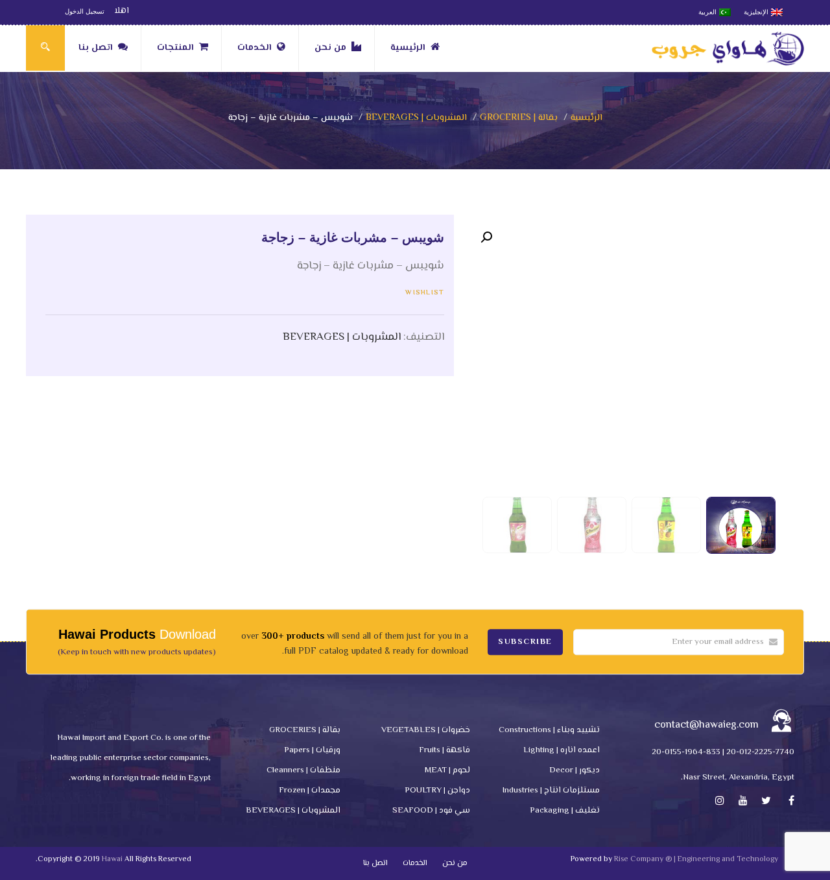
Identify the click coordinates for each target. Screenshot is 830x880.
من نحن (330, 48)
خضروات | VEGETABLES (425, 730)
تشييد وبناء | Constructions (549, 730)
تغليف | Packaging (565, 810)
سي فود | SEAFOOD (431, 810)
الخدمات (254, 48)
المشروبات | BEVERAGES (416, 118)
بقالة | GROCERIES (519, 118)
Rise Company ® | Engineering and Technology (696, 859)
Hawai (112, 859)
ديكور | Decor (574, 770)
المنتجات (175, 48)
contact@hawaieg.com (706, 725)
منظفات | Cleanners (303, 770)
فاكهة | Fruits (444, 750)
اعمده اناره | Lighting (561, 750)
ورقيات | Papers (312, 750)
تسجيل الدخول (84, 11)
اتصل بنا (95, 48)
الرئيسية (407, 48)
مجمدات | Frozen (309, 790)
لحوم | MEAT (447, 770)
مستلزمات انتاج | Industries (551, 790)
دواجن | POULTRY (437, 790)
